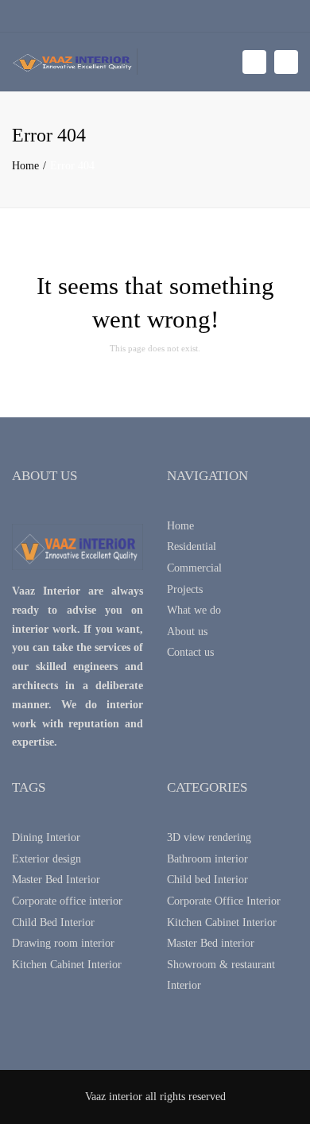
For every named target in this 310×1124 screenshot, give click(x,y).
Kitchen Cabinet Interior (67, 965)
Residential (191, 546)
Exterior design (46, 859)
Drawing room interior (63, 943)
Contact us (190, 652)
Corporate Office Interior (224, 901)
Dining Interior (46, 837)
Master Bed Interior (56, 880)
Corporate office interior (67, 901)
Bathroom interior (207, 859)
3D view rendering (209, 837)
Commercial (194, 568)
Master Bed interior (210, 943)
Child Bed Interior (53, 922)
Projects (185, 589)
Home (25, 166)
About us (187, 632)
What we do (194, 610)
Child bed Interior (207, 880)
